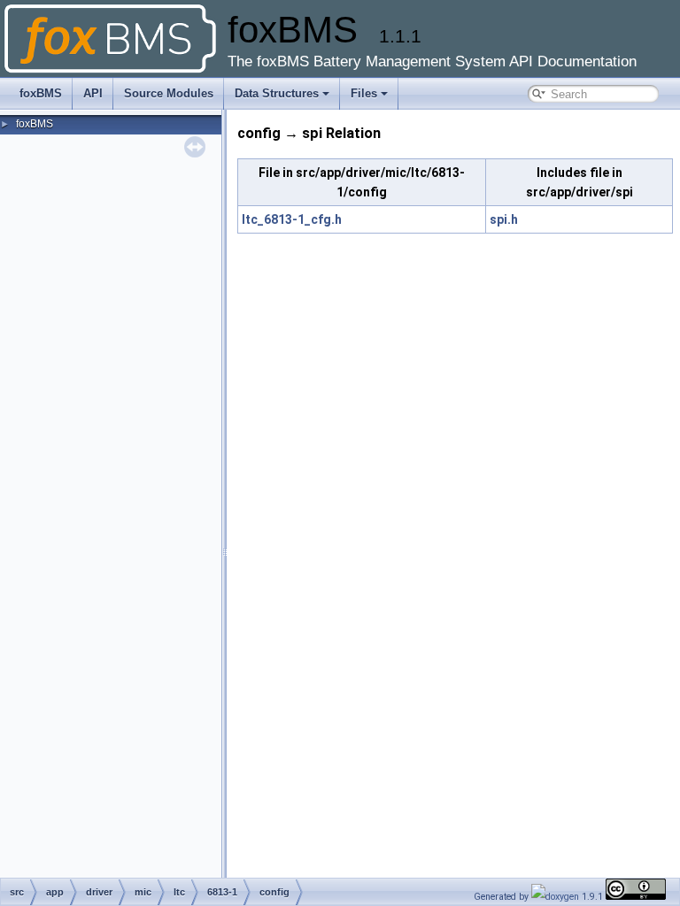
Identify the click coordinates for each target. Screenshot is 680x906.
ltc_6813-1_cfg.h (292, 219)
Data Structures (277, 93)
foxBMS (40, 93)
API (93, 93)
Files (364, 93)
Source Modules (168, 93)
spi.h (504, 219)
